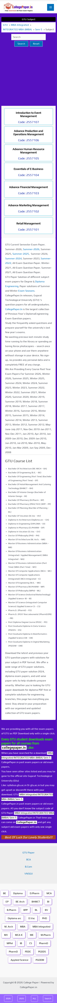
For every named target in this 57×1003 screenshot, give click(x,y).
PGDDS (42, 951)
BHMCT (36, 901)
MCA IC (19, 935)
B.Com (28, 866)
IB (21, 943)
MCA (49, 893)
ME (32, 935)
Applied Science (19, 959)
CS (30, 943)
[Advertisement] (28, 76)
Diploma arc (14, 918)
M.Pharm (46, 935)
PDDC (28, 951)
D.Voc (31, 918)
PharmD (43, 943)
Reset (36, 43)
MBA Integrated (41, 926)
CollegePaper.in (26, 822)
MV (6, 935)
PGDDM (40, 959)
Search (21, 43)
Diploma (18, 893)
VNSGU (28, 873)
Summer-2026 (31, 249)
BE (4, 893)
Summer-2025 (20, 253)
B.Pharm (11, 910)
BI (48, 901)
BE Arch (20, 901)
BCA (28, 859)
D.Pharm (34, 893)
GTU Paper (28, 852)
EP (7, 901)
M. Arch (8, 926)
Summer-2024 (13, 258)
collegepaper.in (14, 747)
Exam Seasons (26, 290)
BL (36, 910)
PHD (44, 918)
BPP (25, 910)
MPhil (10, 943)
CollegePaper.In (13, 309)
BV (46, 910)
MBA (22, 926)
